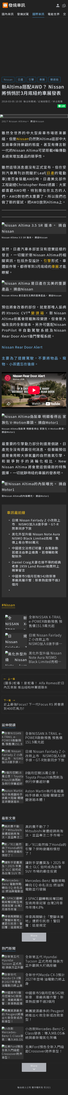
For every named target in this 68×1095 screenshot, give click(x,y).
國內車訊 (8, 14)
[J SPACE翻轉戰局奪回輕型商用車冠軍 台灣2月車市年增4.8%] (13, 903)
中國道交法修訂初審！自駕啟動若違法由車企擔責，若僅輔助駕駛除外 (35, 552)
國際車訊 (38, 14)
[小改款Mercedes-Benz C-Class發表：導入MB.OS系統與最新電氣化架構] (13, 1034)
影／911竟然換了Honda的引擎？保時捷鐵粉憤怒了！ (45, 848)
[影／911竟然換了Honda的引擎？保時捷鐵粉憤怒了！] (13, 849)
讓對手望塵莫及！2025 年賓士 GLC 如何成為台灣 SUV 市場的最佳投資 (45, 867)
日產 (20, 79)
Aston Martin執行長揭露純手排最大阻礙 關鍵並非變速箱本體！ (45, 795)
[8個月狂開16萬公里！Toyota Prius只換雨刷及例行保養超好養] (13, 778)
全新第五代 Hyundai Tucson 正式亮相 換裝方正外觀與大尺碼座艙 (44, 961)
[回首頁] (17, 5)
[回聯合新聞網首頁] (5, 5)
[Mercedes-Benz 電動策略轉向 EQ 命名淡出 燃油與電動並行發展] (13, 885)
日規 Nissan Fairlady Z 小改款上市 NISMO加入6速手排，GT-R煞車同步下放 (36, 524)
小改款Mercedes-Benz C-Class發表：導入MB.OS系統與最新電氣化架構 (45, 1033)
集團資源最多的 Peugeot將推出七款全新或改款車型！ (44, 1015)
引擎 (31, 79)
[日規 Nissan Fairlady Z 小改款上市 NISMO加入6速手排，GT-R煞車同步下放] (16, 640)
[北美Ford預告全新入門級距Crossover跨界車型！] (13, 1052)
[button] (63, 5)
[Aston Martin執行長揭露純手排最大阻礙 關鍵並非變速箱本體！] (13, 796)
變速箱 (54, 79)
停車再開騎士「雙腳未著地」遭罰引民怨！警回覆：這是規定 (44, 921)
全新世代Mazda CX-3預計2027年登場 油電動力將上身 (45, 979)
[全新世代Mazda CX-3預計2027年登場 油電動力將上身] (13, 980)
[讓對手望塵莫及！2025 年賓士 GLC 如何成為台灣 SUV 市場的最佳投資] (13, 868)
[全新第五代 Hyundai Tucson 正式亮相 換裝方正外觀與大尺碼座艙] (13, 962)
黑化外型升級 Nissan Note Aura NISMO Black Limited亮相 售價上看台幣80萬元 (36, 538)
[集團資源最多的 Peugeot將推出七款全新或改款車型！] (13, 1016)
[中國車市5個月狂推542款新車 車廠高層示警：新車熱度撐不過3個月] (13, 998)
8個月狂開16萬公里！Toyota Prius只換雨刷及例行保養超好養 (44, 777)
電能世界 (54, 14)
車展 (42, 79)
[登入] (58, 5)
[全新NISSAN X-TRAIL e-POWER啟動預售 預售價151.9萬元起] (16, 622)
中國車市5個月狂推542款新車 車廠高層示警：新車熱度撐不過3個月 (36, 580)
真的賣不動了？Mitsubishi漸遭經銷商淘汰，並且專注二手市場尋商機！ (44, 830)
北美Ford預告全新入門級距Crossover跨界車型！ (44, 1049)
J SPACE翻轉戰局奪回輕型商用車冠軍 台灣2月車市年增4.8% (44, 902)
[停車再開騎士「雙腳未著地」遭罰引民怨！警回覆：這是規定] (13, 922)
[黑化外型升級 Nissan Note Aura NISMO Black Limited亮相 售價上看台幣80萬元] (16, 658)
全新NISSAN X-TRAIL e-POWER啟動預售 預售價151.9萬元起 (45, 621)
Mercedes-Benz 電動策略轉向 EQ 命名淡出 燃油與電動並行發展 (45, 884)
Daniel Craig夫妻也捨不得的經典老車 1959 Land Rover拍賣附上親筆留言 (36, 566)
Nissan (8, 79)
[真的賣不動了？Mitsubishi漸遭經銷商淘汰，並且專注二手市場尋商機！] (13, 831)
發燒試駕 (23, 14)
